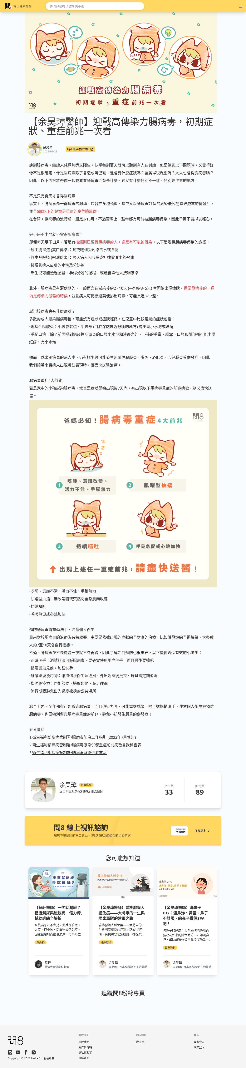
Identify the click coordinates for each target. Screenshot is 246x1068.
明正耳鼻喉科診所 (78, 149)
